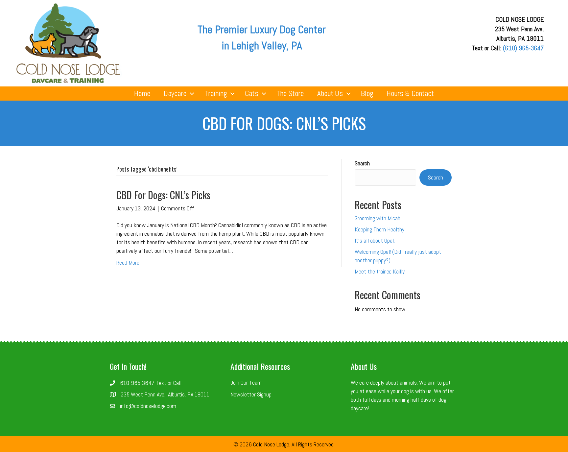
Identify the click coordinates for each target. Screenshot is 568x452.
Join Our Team (246, 382)
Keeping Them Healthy (379, 229)
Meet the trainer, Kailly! (380, 271)
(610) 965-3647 (523, 48)
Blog (367, 93)
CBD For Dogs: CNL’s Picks (163, 194)
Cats (251, 93)
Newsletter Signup (251, 394)
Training (215, 93)
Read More (127, 262)
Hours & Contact (410, 93)
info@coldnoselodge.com (148, 406)
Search (362, 163)
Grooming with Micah (377, 218)
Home (142, 93)
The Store (290, 93)
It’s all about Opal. (375, 240)
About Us (330, 93)
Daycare (175, 93)
